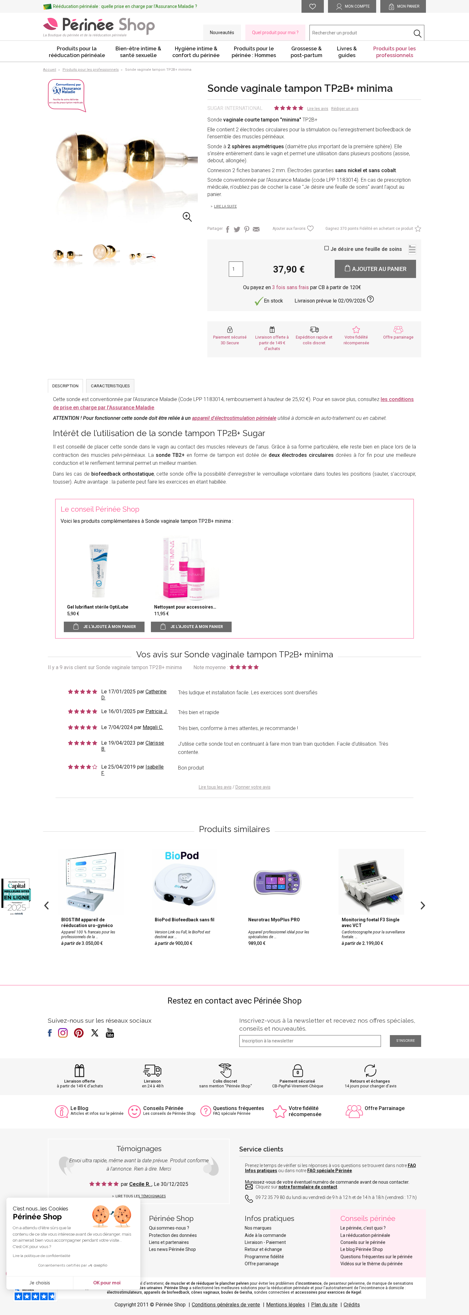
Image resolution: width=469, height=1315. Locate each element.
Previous (46, 905)
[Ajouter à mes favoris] (310, 230)
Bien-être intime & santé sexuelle (138, 52)
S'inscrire (405, 1041)
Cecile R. (140, 1184)
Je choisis (39, 1282)
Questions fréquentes (238, 1108)
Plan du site (324, 1305)
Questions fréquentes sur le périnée (376, 1256)
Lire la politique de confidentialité (41, 1255)
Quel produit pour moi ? (275, 32)
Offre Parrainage (385, 1108)
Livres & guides (347, 52)
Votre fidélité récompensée (305, 1111)
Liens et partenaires (169, 1242)
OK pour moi (107, 1282)
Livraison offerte (79, 1081)
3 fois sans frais (290, 287)
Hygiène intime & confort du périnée (196, 52)
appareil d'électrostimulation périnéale (234, 418)
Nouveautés (222, 32)
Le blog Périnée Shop (361, 1249)
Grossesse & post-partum (306, 52)
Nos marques (258, 1228)
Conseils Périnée (163, 1108)
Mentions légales (285, 1305)
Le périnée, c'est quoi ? (363, 1228)
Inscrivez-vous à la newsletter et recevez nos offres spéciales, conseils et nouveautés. (327, 1024)
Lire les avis (317, 108)
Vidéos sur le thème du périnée (371, 1263)
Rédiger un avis (345, 108)
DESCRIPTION (65, 386)
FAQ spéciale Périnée (329, 1170)
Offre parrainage (398, 337)
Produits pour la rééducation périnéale (77, 52)
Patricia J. (156, 711)
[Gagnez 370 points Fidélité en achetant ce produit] (417, 230)
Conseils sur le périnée (362, 1242)
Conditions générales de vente (226, 1305)
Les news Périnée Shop (172, 1249)
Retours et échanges (370, 1081)
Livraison (152, 1081)
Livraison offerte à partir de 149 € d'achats (272, 343)
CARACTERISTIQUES (110, 386)
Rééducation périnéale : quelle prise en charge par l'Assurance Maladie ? (125, 6)
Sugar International (235, 108)
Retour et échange (263, 1249)
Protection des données (173, 1235)
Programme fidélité (264, 1256)
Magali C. (153, 727)
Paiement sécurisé (297, 1081)
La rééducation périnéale (365, 1235)
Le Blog (79, 1108)
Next (423, 905)
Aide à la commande (265, 1235)
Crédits (352, 1305)
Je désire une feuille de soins (366, 249)
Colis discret (225, 1081)
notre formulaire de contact (308, 1186)
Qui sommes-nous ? (169, 1228)
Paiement (276, 1242)
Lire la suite (225, 206)
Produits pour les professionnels (394, 52)
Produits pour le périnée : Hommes (254, 52)
